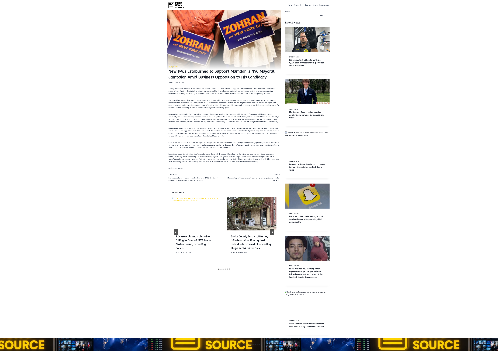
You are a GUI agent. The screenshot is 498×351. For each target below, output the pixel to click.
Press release (324, 5)
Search (287, 11)
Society (175, 67)
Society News (298, 5)
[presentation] (197, 213)
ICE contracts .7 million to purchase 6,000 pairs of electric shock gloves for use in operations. (306, 63)
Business (308, 5)
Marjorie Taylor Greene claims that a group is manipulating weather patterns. (253, 177)
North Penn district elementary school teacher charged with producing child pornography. (306, 219)
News (290, 5)
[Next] (272, 232)
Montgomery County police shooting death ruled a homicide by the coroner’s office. (306, 115)
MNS (171, 82)
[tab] (219, 269)
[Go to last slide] (176, 232)
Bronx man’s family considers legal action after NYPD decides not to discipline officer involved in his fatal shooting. (194, 177)
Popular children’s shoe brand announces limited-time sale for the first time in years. (307, 167)
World (315, 5)
